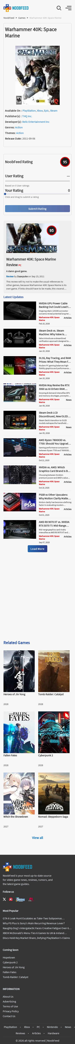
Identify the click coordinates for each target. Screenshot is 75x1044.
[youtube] (11, 899)
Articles (36, 1033)
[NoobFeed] (16, 8)
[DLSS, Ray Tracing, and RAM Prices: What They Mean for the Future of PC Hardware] (19, 373)
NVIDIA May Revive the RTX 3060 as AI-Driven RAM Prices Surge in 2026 (54, 388)
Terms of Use (10, 1006)
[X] (4, 899)
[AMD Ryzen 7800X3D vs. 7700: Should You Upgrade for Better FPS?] (19, 455)
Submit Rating (37, 208)
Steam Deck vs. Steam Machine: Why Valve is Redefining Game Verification (51, 336)
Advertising (9, 1001)
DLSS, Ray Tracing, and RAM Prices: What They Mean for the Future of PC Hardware (55, 361)
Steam (53, 110)
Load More (37, 548)
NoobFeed (8, 17)
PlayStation (29, 110)
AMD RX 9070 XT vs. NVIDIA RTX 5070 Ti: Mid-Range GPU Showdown (54, 525)
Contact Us (9, 1016)
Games (21, 17)
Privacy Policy (11, 1011)
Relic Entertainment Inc (35, 121)
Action (19, 127)
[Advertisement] (37, 596)
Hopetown (9, 957)
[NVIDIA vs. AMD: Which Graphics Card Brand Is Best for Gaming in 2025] (19, 483)
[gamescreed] (20, 899)
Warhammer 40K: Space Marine (49, 318)
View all (37, 837)
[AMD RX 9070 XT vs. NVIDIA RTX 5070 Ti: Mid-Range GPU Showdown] (19, 537)
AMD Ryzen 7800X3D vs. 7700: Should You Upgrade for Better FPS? (54, 443)
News (68, 1027)
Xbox (40, 110)
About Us (8, 996)
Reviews (20, 1033)
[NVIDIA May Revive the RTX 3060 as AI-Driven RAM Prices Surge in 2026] (19, 401)
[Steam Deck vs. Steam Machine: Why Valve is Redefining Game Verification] (19, 346)
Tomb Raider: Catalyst (15, 977)
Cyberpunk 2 (10, 962)
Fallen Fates (9, 972)
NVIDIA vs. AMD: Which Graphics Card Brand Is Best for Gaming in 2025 (55, 470)
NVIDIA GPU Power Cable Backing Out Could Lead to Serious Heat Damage (54, 307)
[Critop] (31, 899)
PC (38, 1027)
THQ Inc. (27, 116)
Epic (46, 110)
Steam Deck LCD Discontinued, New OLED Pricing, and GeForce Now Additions (54, 418)
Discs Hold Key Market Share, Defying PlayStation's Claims (36, 938)
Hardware (53, 1033)
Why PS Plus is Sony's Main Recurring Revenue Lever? (34, 923)
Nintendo (52, 1027)
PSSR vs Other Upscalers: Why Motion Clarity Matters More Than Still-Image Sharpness (54, 500)
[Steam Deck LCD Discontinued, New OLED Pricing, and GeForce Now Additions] (19, 428)
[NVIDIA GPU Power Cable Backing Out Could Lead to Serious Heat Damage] (19, 319)
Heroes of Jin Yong (14, 967)
